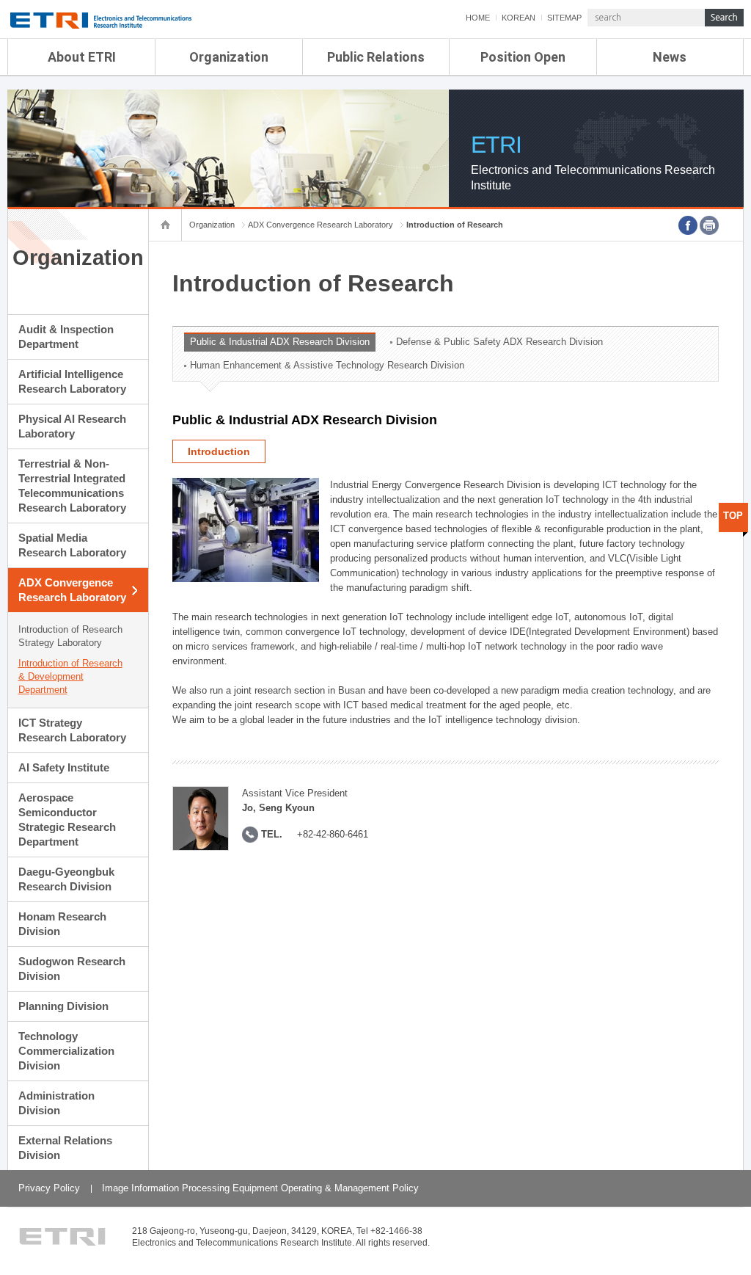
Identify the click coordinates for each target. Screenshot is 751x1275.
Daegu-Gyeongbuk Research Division (66, 879)
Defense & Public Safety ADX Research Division (499, 341)
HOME (478, 17)
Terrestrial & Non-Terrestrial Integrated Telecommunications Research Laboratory (72, 485)
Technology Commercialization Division (66, 1051)
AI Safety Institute (63, 767)
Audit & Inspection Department (66, 336)
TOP (733, 515)
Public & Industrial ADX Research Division (280, 341)
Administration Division (56, 1102)
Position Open (522, 57)
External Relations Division (65, 1147)
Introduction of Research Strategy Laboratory (70, 636)
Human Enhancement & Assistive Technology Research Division (327, 365)
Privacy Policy (49, 1188)
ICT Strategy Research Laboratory (72, 730)
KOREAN (518, 17)
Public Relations (376, 57)
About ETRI (82, 57)
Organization (228, 57)
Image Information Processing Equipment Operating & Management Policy (260, 1188)
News (669, 57)
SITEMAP (564, 17)
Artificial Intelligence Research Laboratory (72, 381)
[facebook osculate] (687, 225)
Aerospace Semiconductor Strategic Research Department (67, 819)
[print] (709, 225)
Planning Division (63, 1006)
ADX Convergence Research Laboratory (72, 589)
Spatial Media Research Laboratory (72, 545)
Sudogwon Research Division (71, 968)
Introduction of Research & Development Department (70, 676)
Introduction (219, 451)
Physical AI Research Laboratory (72, 426)
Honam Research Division (62, 923)
